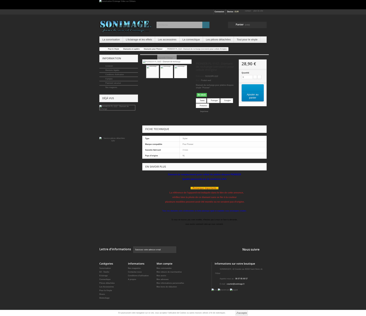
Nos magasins (111, 87)
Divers (102, 294)
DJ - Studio (104, 272)
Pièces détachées (107, 283)
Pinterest (203, 106)
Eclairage (103, 276)
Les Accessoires (106, 287)
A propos (109, 79)
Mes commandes (164, 268)
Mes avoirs (161, 276)
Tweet (202, 100)
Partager (214, 100)
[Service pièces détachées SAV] (113, 139)
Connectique (105, 279)
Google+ (227, 100)
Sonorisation (105, 268)
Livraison (109, 66)
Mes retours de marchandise (169, 272)
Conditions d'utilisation (114, 74)
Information (111, 58)
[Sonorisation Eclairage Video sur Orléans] (183, 4)
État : (198, 80)
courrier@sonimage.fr (235, 284)
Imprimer (204, 111)
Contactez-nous (135, 272)
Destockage (104, 298)
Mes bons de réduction (167, 287)
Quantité (245, 73)
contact (248, 11)
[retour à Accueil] (102, 49)
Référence (200, 76)
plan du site (258, 11)
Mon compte (164, 263)
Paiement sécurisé (113, 83)
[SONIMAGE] (125, 25)
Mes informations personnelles (170, 283)
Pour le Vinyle (105, 290)
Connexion (219, 12)
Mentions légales (112, 70)
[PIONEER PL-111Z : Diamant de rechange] (152, 71)
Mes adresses (163, 279)
